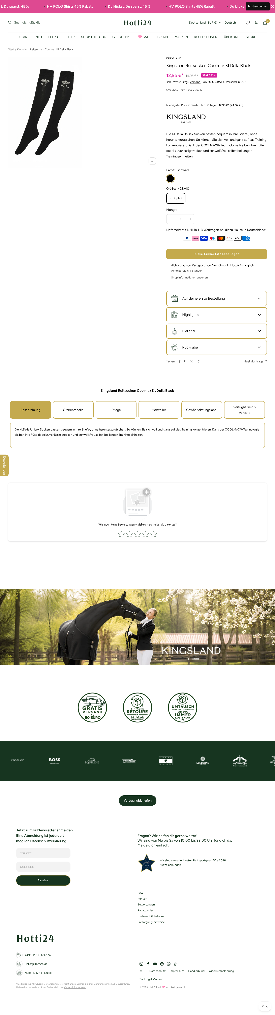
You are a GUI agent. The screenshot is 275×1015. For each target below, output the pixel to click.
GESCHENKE (121, 37)
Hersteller (159, 410)
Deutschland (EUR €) (203, 22)
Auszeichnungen (170, 865)
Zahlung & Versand (151, 979)
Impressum (177, 971)
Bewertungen (146, 904)
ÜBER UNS (231, 37)
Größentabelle (73, 410)
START (24, 37)
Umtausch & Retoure (151, 916)
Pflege (116, 410)
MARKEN (181, 37)
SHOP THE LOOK (93, 37)
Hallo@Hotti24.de (36, 964)
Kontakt (142, 898)
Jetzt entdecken (257, 6)
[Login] (256, 22)
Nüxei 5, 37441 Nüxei (38, 973)
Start (11, 49)
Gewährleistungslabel (201, 410)
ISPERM (162, 37)
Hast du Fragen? (255, 361)
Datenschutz (157, 971)
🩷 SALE (144, 37)
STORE (251, 37)
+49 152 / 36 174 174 (38, 955)
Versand (195, 82)
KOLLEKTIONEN (205, 37)
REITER (69, 37)
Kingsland (174, 58)
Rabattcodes (146, 910)
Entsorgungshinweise (151, 922)
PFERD (53, 37)
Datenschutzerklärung (48, 841)
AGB (142, 971)
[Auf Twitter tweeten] (191, 361)
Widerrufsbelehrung (221, 971)
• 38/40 (176, 198)
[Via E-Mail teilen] (198, 361)
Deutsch (230, 22)
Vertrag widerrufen (138, 800)
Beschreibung (30, 410)
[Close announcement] (272, 6)
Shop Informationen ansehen (189, 277)
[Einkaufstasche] (265, 23)
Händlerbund (196, 971)
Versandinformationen (75, 987)
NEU (38, 37)
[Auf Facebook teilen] (180, 361)
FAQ (140, 893)
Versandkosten (51, 984)
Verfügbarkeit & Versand (244, 410)
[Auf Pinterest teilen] (185, 361)
